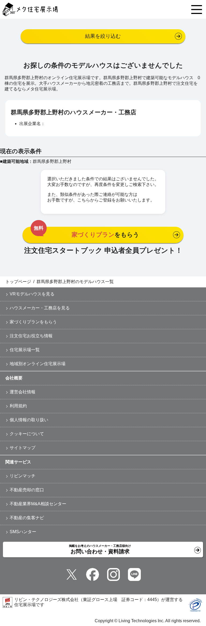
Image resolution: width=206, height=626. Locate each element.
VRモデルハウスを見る (32, 294)
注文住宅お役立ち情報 (31, 336)
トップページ (18, 281)
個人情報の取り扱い (29, 420)
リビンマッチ (22, 476)
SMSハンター (23, 531)
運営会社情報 (22, 392)
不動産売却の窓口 (27, 490)
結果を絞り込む (103, 36)
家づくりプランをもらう (33, 322)
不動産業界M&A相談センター (38, 503)
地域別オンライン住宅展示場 (37, 363)
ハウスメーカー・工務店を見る (40, 308)
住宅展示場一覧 (25, 349)
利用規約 (18, 406)
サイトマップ (22, 447)
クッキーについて (27, 433)
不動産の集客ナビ (27, 517)
